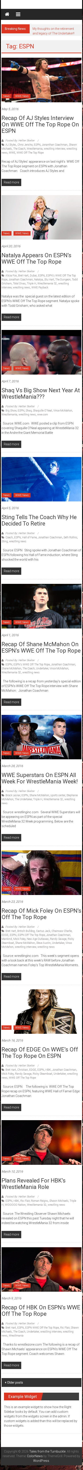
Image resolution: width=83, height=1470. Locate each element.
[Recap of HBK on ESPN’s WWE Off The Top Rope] (41, 1269)
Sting (5, 541)
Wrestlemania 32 (47, 283)
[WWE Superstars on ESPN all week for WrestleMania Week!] (41, 737)
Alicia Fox (11, 275)
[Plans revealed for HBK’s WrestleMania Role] (41, 1142)
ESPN (37, 144)
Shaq (29, 410)
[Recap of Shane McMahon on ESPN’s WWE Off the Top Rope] (41, 606)
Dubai (33, 275)
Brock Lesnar (13, 795)
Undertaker (42, 668)
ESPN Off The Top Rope (31, 935)
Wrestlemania (34, 148)
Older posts (15, 1382)
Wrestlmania (16, 1335)
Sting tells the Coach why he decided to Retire (39, 520)
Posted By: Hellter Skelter (20, 140)
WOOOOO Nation (15, 1204)
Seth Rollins (70, 537)
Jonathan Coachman (21, 279)
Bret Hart (23, 275)
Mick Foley (19, 939)
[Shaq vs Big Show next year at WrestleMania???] (41, 352)
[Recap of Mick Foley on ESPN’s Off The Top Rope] (41, 872)
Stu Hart (49, 279)
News (6, 96)
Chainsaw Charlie (62, 931)
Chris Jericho (25, 144)
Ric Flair (25, 1200)
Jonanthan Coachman (55, 144)
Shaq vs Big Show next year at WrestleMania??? (41, 393)
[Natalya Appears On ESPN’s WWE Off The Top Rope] (41, 217)
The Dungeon (63, 279)
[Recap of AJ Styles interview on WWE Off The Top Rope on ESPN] (41, 80)
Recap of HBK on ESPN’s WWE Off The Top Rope (41, 1310)
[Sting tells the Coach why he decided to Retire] (41, 479)
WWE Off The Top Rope (30, 152)
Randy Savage (58, 939)
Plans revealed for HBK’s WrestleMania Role (34, 1183)
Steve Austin (43, 942)
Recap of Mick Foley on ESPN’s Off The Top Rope (41, 913)
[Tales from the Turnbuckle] (7, 14)
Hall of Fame (29, 537)
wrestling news (21, 287)
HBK (48, 1069)
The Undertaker (23, 799)
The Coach (19, 148)
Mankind (7, 939)
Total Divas (19, 283)
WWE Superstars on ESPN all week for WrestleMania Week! (40, 778)
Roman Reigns (39, 1200)
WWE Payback (39, 287)
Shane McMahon (11, 668)
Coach (9, 537)
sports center (57, 795)
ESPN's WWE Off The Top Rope (32, 664)
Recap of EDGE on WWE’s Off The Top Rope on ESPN (40, 1052)
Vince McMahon (62, 410)
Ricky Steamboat (42, 1073)
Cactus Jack (43, 931)
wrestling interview (54, 148)
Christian (22, 1069)
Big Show (11, 410)
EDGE (5, 935)
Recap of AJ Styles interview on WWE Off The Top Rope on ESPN (40, 124)
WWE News (22, 96)
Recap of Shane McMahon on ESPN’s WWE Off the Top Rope (41, 647)
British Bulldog (26, 931)
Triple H (31, 283)
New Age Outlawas (38, 939)
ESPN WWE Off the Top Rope (42, 1327)
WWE (12, 152)
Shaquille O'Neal (42, 410)
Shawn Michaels (58, 1200)
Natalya (38, 279)
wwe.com (42, 414)
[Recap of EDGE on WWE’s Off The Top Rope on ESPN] (41, 1011)
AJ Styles (11, 144)
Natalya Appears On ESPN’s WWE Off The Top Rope (36, 258)
